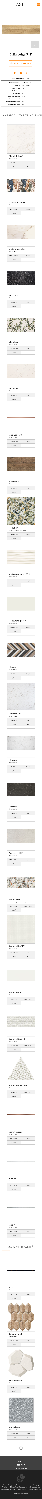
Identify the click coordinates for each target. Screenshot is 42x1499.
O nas (21, 1462)
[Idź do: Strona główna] (20, 4)
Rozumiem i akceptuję (21, 1493)
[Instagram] (21, 73)
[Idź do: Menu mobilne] (38, 4)
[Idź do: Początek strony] (21, 1448)
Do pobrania (21, 1468)
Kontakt (21, 1465)
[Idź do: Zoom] (35, 44)
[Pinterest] (27, 73)
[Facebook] (15, 73)
